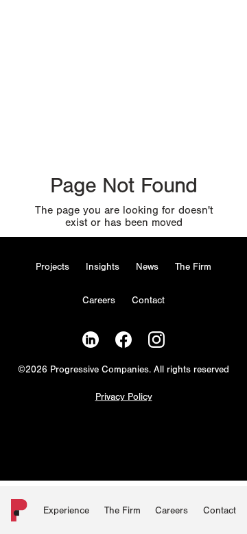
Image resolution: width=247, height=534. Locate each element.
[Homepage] (16, 513)
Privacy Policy (123, 397)
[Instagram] (156, 339)
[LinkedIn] (90, 339)
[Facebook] (123, 339)
